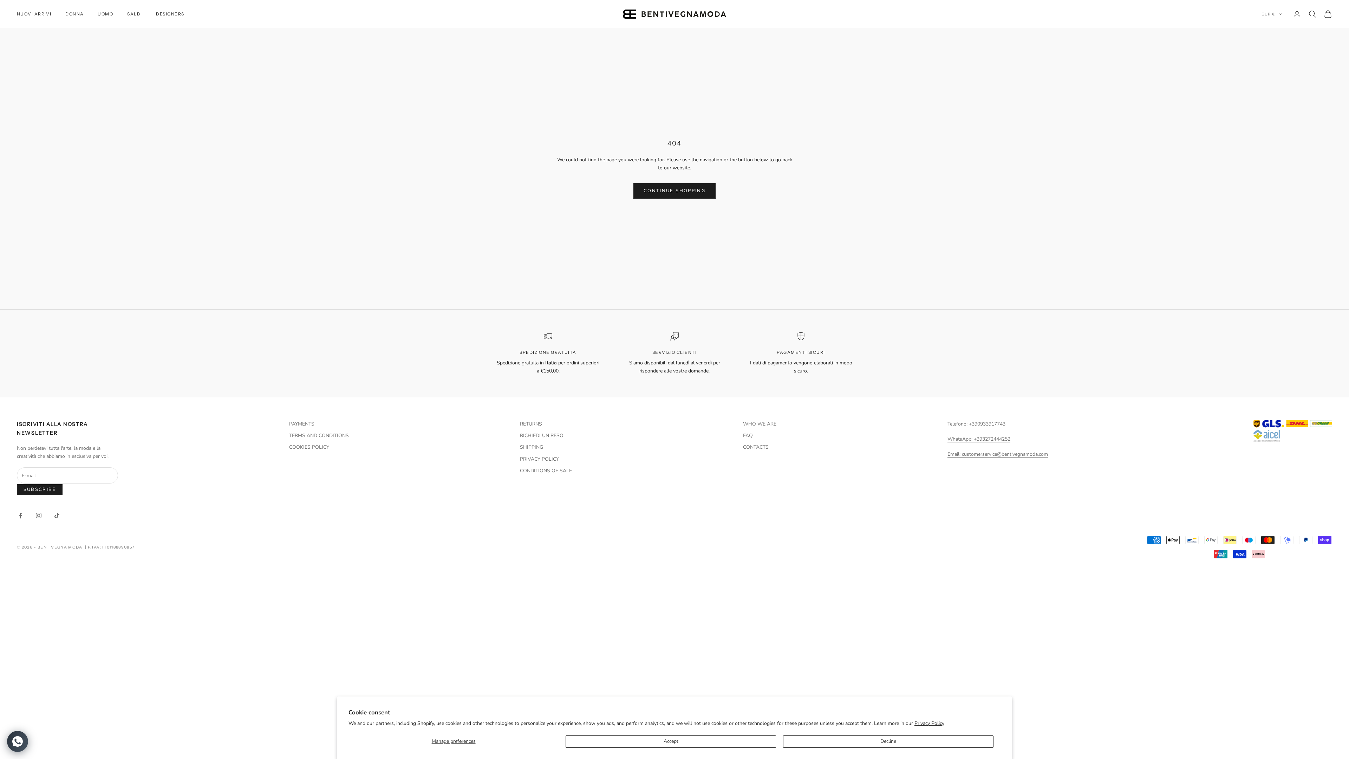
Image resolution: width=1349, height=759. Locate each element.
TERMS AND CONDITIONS (319, 435)
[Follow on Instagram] (38, 515)
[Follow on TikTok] (56, 515)
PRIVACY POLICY (539, 459)
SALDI (134, 14)
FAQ (748, 435)
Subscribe (40, 489)
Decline (888, 741)
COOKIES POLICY (309, 447)
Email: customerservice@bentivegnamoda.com (997, 454)
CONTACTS (756, 447)
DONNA (74, 14)
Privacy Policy (929, 723)
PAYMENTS (301, 424)
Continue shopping (674, 191)
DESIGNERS (170, 14)
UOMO (105, 14)
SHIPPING (531, 447)
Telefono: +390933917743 (976, 424)
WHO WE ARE (759, 424)
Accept (671, 741)
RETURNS (531, 424)
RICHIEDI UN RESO (541, 435)
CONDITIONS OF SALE (546, 470)
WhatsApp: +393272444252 (978, 439)
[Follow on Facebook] (20, 515)
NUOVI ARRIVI (34, 14)
